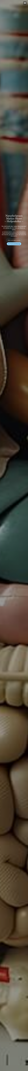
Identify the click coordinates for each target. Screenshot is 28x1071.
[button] (25, 3)
